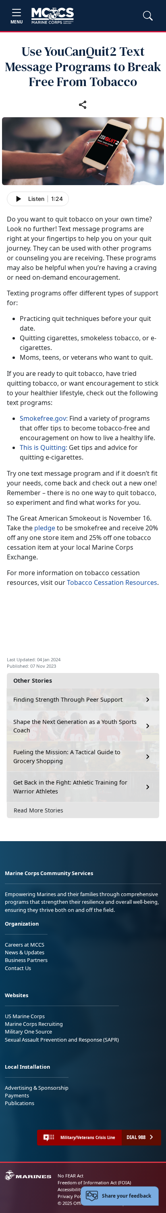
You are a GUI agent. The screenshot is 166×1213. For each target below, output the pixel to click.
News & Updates (24, 952)
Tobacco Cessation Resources (112, 582)
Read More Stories (38, 810)
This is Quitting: (43, 447)
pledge (44, 527)
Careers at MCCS (24, 944)
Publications (19, 1103)
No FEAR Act (70, 1176)
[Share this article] (83, 104)
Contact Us (18, 968)
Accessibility (70, 1189)
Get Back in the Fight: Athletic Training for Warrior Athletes (70, 786)
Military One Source (28, 1031)
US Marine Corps (25, 1016)
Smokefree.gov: (44, 418)
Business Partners (26, 960)
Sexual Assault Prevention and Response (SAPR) (62, 1039)
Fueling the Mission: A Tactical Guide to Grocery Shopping (66, 756)
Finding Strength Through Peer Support (67, 699)
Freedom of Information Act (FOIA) (94, 1182)
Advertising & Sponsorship (36, 1087)
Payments (17, 1095)
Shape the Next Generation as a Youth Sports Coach (75, 726)
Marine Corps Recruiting (34, 1023)
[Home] (52, 16)
